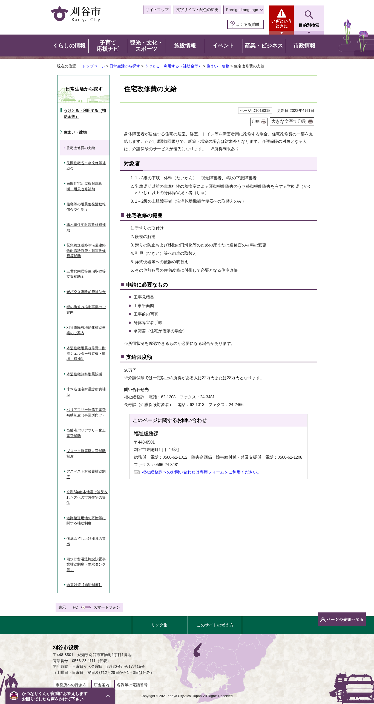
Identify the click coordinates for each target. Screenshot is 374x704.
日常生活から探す (125, 66)
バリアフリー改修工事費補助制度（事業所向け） (86, 412)
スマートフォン (106, 607)
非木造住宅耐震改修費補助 (86, 227)
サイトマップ (157, 9)
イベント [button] (223, 45)
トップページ (93, 66)
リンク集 (159, 625)
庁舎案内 (101, 685)
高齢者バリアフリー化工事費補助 (86, 433)
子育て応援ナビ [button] (108, 45)
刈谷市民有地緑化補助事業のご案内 (86, 330)
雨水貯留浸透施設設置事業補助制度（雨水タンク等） (86, 564)
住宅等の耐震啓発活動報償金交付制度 (86, 207)
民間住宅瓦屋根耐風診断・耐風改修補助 (84, 186)
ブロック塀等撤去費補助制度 (86, 453)
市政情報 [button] (304, 45)
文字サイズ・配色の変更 (197, 9)
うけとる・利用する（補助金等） (173, 66)
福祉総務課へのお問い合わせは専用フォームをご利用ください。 (201, 472)
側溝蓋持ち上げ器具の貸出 (86, 541)
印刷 (256, 122)
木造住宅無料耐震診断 (84, 374)
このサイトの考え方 (215, 625)
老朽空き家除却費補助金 (86, 292)
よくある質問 (247, 24)
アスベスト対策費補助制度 (86, 474)
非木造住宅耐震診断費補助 (86, 392)
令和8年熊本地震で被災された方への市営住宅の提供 (87, 497)
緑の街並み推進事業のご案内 (86, 309)
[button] (60, 696)
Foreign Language (242, 9)
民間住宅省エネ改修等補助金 (86, 166)
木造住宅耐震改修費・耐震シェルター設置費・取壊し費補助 (86, 353)
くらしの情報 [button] (69, 45)
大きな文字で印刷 (288, 121)
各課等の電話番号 (132, 685)
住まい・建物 (217, 66)
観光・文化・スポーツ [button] (146, 45)
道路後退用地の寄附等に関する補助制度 (86, 521)
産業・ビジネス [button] (264, 45)
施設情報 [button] (185, 45)
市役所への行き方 (71, 685)
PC (75, 607)
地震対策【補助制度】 (84, 585)
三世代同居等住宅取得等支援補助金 (86, 274)
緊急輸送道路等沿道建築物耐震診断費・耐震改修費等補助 (86, 250)
